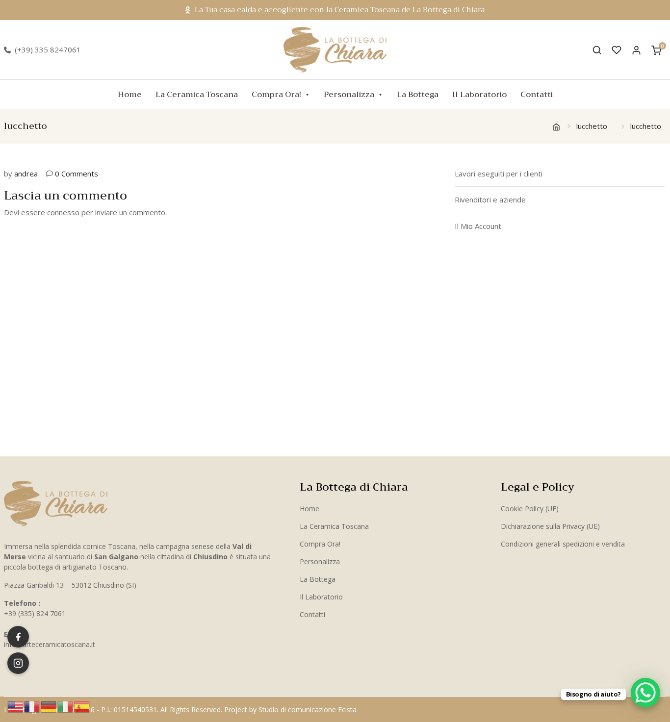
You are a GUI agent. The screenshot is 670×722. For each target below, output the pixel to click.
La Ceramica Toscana (196, 94)
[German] (49, 706)
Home (130, 94)
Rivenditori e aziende (490, 199)
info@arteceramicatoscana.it (49, 644)
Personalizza (349, 94)
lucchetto (591, 126)
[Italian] (65, 706)
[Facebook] (18, 636)
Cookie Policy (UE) (530, 508)
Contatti (536, 94)
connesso (63, 212)
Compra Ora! (276, 94)
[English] (15, 706)
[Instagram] (18, 663)
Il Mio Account (478, 226)
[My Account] (636, 49)
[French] (32, 706)
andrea (26, 173)
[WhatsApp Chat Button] (645, 692)
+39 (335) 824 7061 (35, 613)
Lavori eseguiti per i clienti (498, 173)
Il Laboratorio (479, 94)
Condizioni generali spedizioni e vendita (563, 543)
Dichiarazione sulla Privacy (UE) (550, 526)
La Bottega (417, 94)
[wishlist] (616, 50)
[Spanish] (82, 706)
